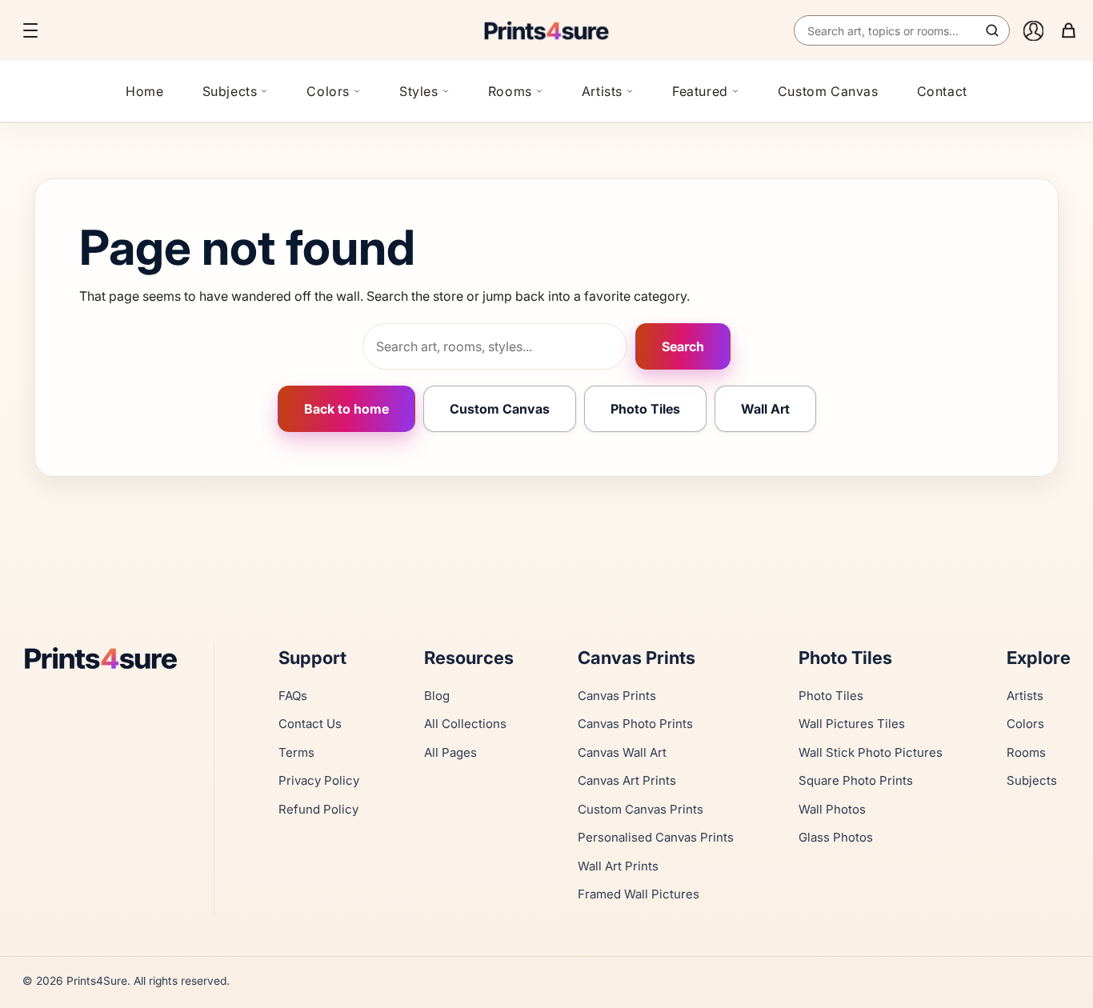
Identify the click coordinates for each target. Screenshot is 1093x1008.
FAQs (292, 695)
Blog (437, 695)
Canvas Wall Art (622, 752)
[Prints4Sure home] (546, 30)
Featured (700, 91)
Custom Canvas (828, 91)
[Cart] (1068, 30)
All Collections (465, 723)
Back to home (346, 409)
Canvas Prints (617, 695)
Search (683, 346)
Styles (418, 91)
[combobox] (902, 30)
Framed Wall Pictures (638, 894)
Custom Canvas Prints (640, 809)
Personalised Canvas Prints (656, 837)
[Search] (992, 30)
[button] (30, 30)
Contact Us (310, 723)
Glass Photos (836, 837)
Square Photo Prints (856, 780)
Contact (942, 91)
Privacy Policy (318, 780)
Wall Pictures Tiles (852, 723)
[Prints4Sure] (108, 658)
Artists (602, 91)
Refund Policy (318, 809)
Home (144, 91)
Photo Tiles (645, 409)
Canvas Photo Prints (635, 723)
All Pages (450, 752)
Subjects (230, 91)
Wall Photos (832, 809)
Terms (296, 752)
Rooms (510, 91)
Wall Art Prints (618, 866)
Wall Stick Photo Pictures (871, 752)
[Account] (1033, 30)
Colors (328, 91)
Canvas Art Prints (627, 780)
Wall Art (765, 409)
